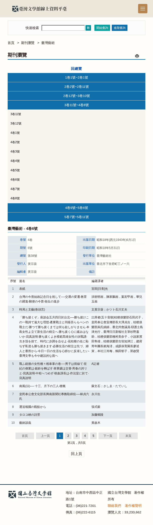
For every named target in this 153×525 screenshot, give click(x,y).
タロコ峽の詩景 (29, 414)
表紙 (22, 288)
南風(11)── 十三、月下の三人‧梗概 (42, 386)
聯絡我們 (114, 506)
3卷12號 (15, 123)
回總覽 (76, 69)
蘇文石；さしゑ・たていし (109, 386)
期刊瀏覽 (28, 43)
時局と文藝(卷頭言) (32, 309)
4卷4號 (15, 160)
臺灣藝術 (48, 43)
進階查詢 (120, 27)
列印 (137, 56)
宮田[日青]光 (99, 288)
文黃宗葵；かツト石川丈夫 (109, 309)
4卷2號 (15, 142)
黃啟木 (95, 422)
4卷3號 (15, 151)
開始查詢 (102, 27)
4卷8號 (15, 198)
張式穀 (95, 406)
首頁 (11, 43)
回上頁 (76, 454)
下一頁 (107, 435)
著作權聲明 (133, 506)
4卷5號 (15, 170)
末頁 (128, 435)
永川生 (95, 394)
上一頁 (45, 435)
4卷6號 (15, 179)
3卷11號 (15, 114)
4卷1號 (15, 132)
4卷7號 (15, 189)
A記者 (95, 363)
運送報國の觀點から (32, 406)
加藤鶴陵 (97, 414)
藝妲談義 (25, 422)
